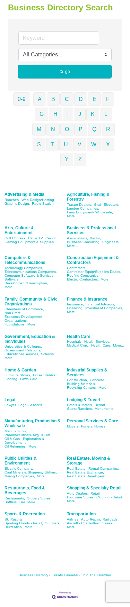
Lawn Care (28, 379)
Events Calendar (65, 575)
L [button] (105, 114)
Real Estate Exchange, (85, 472)
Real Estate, (77, 468)
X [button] (108, 144)
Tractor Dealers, (79, 204)
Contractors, (76, 268)
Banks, (95, 238)
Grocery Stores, (39, 498)
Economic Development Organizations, (23, 318)
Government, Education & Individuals (30, 339)
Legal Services (30, 405)
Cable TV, (36, 238)
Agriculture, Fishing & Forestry (88, 197)
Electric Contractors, (83, 279)
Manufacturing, (16, 431)
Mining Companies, (20, 476)
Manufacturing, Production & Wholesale (33, 423)
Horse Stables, (45, 375)
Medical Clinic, (78, 345)
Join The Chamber (96, 575)
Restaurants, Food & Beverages (25, 490)
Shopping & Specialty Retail (94, 488)
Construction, (77, 380)
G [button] (42, 114)
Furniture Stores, (18, 375)
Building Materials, (81, 384)
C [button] (67, 99)
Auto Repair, (91, 519)
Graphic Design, (17, 203)
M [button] (39, 129)
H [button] (55, 114)
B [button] (53, 99)
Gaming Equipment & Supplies (29, 242)
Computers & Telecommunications (25, 260)
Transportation (81, 514)
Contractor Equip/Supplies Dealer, (94, 272)
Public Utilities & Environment (21, 461)
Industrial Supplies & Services (87, 372)
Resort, (100, 405)
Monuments (104, 409)
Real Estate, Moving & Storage (88, 461)
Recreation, (14, 527)
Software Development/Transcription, (26, 281)
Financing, (75, 308)
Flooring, (11, 379)
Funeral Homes (93, 426)
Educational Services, (22, 354)
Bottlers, (11, 502)
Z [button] (80, 159)
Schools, (48, 354)
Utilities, (51, 472)
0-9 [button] (22, 99)
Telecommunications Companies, (31, 272)
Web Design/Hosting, (38, 200)
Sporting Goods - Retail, (24, 523)
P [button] (81, 129)
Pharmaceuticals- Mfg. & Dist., (28, 435)
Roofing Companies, (83, 275)
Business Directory (33, 575)
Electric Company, (19, 468)
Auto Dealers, (78, 493)
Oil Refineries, (16, 446)
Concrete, (97, 380)
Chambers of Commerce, (24, 309)
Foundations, (15, 324)
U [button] (66, 144)
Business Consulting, (84, 242)
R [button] (108, 129)
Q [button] (94, 129)
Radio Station (43, 203)
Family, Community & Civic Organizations (31, 301)
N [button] (53, 129)
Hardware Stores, (81, 497)
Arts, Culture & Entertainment (19, 230)
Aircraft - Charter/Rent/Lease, (90, 523)
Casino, (51, 238)
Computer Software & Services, (29, 275)
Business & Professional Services (91, 230)
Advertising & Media (24, 194)
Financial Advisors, (100, 304)
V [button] (79, 144)
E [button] (94, 99)
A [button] (40, 99)
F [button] (108, 99)
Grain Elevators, (107, 204)
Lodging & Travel (83, 399)
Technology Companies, (24, 268)
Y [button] (67, 159)
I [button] (68, 114)
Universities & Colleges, (23, 346)
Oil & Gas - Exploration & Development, (24, 440)
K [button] (93, 114)
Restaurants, (15, 498)
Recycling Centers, (82, 387)
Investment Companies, (104, 308)
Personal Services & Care (92, 421)
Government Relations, (23, 350)
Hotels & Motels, (80, 405)
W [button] (93, 144)
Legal (10, 399)
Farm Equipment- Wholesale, (90, 212)
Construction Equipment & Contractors (93, 260)
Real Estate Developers (86, 476)
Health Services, (97, 341)
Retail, (95, 493)
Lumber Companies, (83, 208)
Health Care (78, 336)
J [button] (79, 114)
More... (72, 216)
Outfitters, (52, 523)
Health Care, (101, 345)
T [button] (52, 144)
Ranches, (12, 200)
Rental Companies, (103, 468)
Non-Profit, (13, 313)
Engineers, (111, 242)
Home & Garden (20, 370)
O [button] (67, 129)
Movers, (73, 426)
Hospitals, (75, 341)
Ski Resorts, (14, 519)
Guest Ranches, (80, 409)
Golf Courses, (15, 238)
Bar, (22, 502)
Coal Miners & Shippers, (24, 472)
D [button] (81, 99)
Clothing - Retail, (109, 497)
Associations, (77, 238)
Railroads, (111, 519)
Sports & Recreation (25, 514)
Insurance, (75, 304)
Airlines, (73, 519)
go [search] (67, 71)
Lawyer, (11, 405)
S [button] (39, 144)
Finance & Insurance (87, 299)
